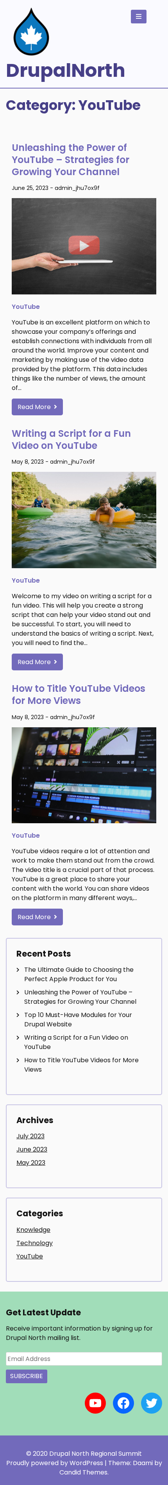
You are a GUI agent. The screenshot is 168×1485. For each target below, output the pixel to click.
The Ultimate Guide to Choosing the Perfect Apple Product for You (79, 974)
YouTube (26, 306)
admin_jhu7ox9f (77, 188)
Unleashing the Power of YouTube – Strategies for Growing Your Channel (70, 159)
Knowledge (33, 1229)
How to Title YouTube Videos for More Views (78, 694)
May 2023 (30, 1162)
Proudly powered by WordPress (55, 1462)
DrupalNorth (65, 70)
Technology (34, 1243)
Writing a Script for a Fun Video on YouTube (71, 439)
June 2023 (31, 1149)
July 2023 (30, 1136)
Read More (35, 406)
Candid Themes (83, 1472)
